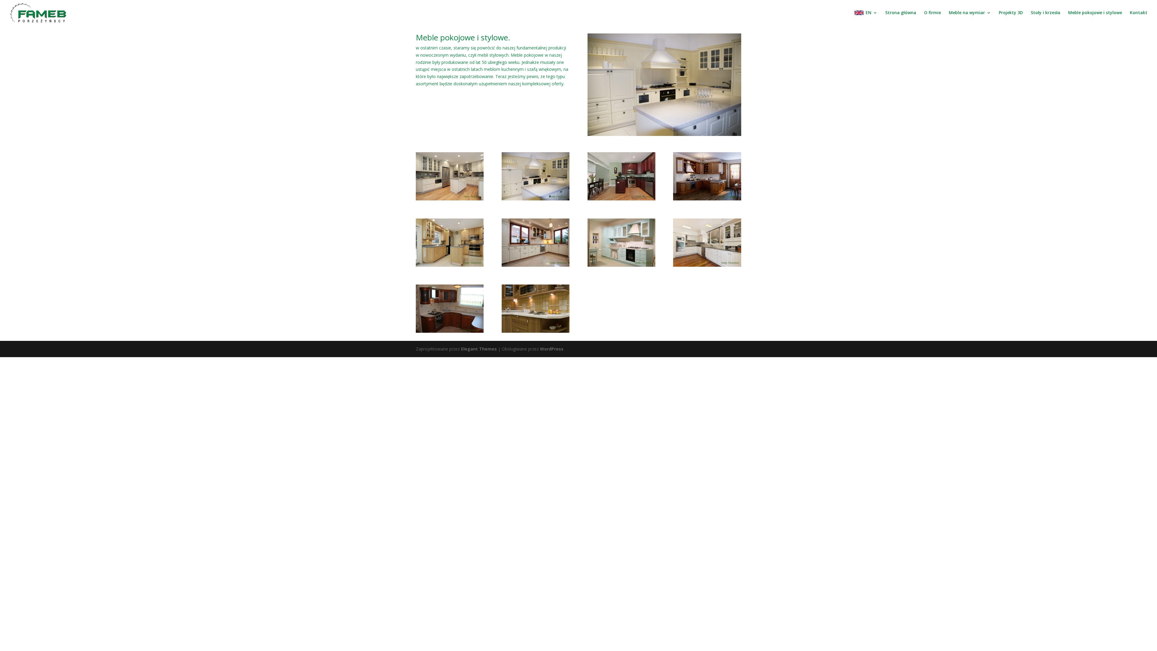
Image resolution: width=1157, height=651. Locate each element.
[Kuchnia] (707, 265)
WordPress (551, 349)
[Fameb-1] (450, 331)
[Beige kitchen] (535, 265)
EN (868, 13)
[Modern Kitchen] (535, 199)
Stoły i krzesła (1045, 13)
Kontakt (1138, 13)
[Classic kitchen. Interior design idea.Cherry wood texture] (707, 199)
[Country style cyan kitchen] (621, 265)
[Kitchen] (535, 331)
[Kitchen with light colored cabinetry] (450, 199)
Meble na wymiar (967, 13)
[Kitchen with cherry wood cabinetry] (621, 199)
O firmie (932, 13)
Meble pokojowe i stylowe (1095, 13)
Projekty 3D (1011, 13)
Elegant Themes (479, 349)
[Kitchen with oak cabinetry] (450, 265)
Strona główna (900, 13)
